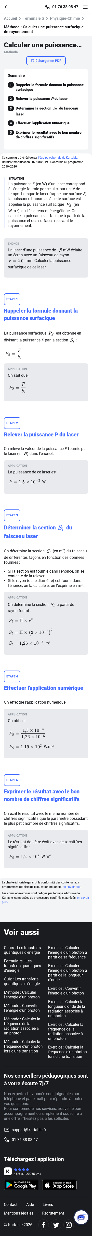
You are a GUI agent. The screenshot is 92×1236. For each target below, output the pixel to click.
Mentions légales (18, 1213)
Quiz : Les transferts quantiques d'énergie (22, 981)
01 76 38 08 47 (65, 7)
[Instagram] (68, 1224)
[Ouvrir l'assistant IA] (81, 1217)
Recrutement (53, 1213)
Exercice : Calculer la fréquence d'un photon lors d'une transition (67, 1052)
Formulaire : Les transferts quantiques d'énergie (22, 966)
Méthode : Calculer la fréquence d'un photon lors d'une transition (23, 1046)
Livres (48, 1204)
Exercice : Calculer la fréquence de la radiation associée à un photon (65, 1031)
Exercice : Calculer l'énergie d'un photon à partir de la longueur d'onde (67, 972)
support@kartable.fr (29, 1129)
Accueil (10, 18)
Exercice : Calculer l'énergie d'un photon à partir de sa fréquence (67, 952)
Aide (30, 1204)
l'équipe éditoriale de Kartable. (58, 157)
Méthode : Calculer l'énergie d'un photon (22, 994)
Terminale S (33, 18)
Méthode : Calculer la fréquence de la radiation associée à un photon (22, 1026)
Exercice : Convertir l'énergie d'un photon (66, 990)
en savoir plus (72, 887)
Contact (10, 1204)
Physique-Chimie (65, 18)
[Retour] (9, 6)
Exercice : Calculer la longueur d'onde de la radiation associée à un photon (66, 1008)
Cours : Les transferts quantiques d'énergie (22, 950)
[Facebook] (43, 1224)
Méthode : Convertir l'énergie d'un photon (22, 1008)
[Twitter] (56, 1224)
